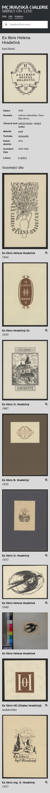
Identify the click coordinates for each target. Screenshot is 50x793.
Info (11, 16)
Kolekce (19, 16)
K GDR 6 (22, 158)
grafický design (25, 123)
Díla (4, 16)
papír (20, 131)
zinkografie (23, 136)
